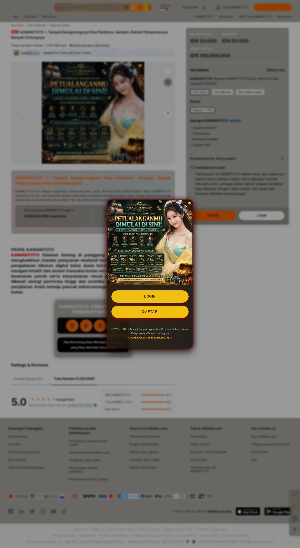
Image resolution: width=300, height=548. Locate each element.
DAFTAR (150, 311)
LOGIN (150, 296)
